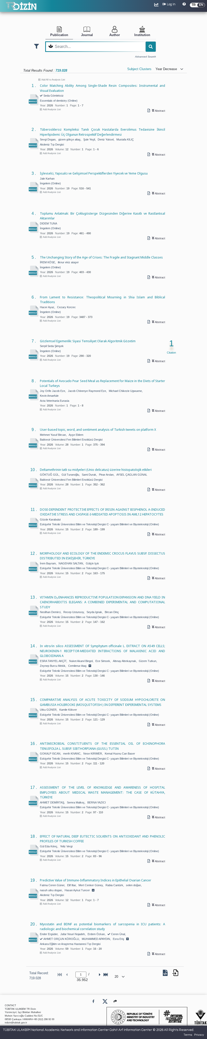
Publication (59, 35)
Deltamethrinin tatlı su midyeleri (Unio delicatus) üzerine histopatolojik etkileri (96, 469)
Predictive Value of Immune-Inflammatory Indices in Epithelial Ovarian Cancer (95, 880)
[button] (115, 1001)
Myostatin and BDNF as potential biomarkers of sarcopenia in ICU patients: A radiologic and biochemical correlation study (102, 926)
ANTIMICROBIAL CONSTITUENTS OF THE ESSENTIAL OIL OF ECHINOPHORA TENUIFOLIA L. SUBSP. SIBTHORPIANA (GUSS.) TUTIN (102, 746)
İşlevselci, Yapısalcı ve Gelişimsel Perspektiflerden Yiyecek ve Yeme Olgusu (94, 173)
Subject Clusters (139, 69)
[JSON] (166, 974)
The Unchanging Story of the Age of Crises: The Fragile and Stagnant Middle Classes (101, 257)
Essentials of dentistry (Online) (58, 100)
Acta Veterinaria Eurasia (54, 400)
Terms (188, 1034)
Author (114, 35)
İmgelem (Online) (50, 183)
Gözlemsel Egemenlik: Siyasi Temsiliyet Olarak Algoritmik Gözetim (88, 341)
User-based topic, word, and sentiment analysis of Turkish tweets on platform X (98, 429)
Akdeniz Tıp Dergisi (52, 144)
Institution (142, 35)
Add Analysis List (52, 109)
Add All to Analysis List (53, 79)
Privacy (199, 1034)
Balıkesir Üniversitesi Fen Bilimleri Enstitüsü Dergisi (71, 439)
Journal (87, 35)
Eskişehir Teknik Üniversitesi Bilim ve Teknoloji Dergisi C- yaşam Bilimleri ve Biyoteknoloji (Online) (99, 524)
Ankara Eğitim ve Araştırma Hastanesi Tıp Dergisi (70, 943)
